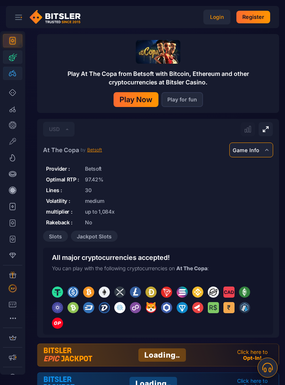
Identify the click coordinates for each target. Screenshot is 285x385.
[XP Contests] (12, 288)
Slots (55, 236)
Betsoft (94, 150)
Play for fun (182, 99)
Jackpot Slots (94, 236)
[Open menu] (18, 17)
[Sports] (12, 57)
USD (54, 129)
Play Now (136, 99)
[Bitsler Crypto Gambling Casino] (58, 17)
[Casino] (12, 40)
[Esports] (12, 73)
